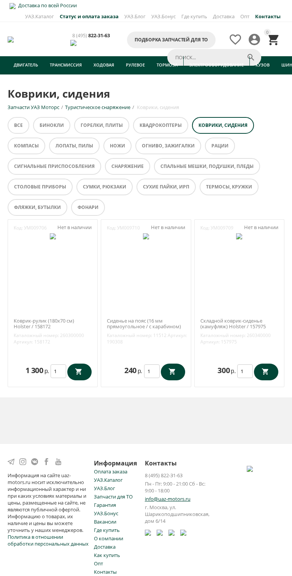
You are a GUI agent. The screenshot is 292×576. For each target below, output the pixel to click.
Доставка (224, 16)
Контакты (105, 571)
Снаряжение (127, 166)
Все (18, 125)
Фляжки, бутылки (37, 207)
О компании (108, 538)
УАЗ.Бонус (163, 16)
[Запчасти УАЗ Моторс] (11, 38)
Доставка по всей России (47, 5)
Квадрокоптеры (161, 125)
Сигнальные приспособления (54, 166)
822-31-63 (91, 35)
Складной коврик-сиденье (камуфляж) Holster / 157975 (233, 324)
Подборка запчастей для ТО (171, 39)
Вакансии (105, 521)
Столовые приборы (40, 187)
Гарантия (105, 505)
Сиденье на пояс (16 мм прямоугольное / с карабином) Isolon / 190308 (144, 327)
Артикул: (23, 342)
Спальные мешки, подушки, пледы (207, 166)
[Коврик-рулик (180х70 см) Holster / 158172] (53, 236)
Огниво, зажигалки (168, 145)
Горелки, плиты (102, 125)
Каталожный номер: (36, 335)
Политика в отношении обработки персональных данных (48, 540)
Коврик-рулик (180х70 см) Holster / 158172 (44, 324)
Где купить (194, 16)
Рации (220, 145)
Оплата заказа (110, 471)
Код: (18, 228)
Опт (244, 16)
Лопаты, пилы (74, 145)
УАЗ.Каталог (39, 16)
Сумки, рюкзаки (104, 187)
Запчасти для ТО (113, 496)
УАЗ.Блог (135, 16)
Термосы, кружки (229, 187)
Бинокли (52, 125)
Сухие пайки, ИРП (166, 187)
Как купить (107, 555)
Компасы (26, 145)
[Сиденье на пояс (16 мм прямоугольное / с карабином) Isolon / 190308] (146, 236)
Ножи (117, 145)
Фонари (88, 207)
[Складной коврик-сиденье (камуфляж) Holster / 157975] (239, 236)
